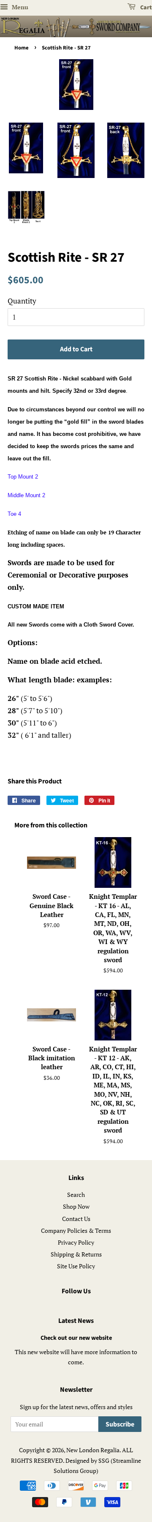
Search (76, 1195)
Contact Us (76, 1219)
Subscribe (120, 1424)
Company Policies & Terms (76, 1230)
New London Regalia (92, 1450)
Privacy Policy (76, 1242)
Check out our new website (76, 1337)
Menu (19, 7)
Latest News (76, 1320)
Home (21, 48)
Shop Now (76, 1206)
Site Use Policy (76, 1266)
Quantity (22, 301)
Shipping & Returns (76, 1254)
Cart (145, 7)
